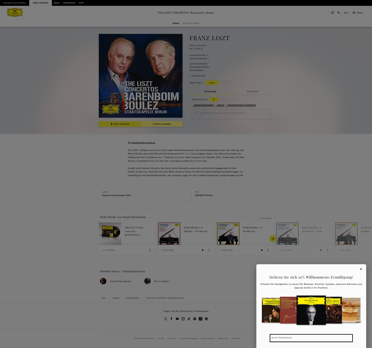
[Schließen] (361, 269)
